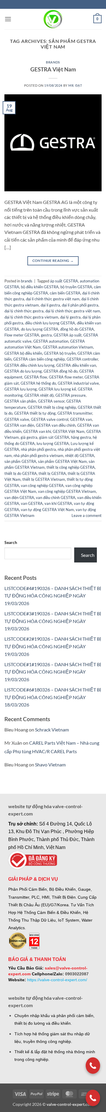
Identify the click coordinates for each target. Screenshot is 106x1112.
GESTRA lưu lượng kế (57, 389)
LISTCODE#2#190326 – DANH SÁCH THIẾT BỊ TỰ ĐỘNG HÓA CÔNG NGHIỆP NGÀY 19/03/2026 (52, 646)
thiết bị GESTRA (52, 473)
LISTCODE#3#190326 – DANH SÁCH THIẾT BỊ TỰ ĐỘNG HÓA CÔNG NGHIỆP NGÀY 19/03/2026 (52, 621)
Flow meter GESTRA (21, 335)
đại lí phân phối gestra (80, 305)
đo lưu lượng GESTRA (39, 329)
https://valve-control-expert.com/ (57, 979)
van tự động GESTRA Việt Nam (47, 509)
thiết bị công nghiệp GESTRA (71, 467)
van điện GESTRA (19, 497)
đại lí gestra (50, 305)
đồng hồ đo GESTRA (77, 329)
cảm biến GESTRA (65, 293)
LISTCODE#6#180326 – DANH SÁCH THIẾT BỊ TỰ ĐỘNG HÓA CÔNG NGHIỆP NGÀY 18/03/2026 (52, 697)
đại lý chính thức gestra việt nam (72, 311)
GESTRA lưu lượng (20, 389)
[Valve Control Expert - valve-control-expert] (53, 19)
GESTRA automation (50, 341)
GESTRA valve (16, 419)
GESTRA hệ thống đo (38, 383)
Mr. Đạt (75, 85)
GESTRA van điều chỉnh (55, 425)
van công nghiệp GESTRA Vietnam (67, 491)
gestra (46, 335)
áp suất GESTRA (64, 281)
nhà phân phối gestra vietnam (38, 455)
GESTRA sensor (51, 401)
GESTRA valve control (49, 419)
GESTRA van (81, 419)
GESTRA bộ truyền (60, 353)
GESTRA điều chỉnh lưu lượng (29, 365)
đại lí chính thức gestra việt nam (53, 299)
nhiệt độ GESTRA (79, 455)
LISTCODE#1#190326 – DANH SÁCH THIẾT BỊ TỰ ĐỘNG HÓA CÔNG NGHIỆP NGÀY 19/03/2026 (52, 671)
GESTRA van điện (19, 425)
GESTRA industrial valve (78, 383)
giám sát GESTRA (54, 437)
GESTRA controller (82, 359)
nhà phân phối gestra (38, 449)
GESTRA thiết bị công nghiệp (52, 407)
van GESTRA (32, 503)
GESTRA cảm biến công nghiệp (39, 359)
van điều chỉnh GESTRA (55, 497)
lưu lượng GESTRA (53, 443)
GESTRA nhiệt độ (39, 395)
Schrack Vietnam (52, 729)
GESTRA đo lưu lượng (23, 371)
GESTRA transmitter (74, 413)
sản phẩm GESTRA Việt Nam (62, 461)
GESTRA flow (35, 377)
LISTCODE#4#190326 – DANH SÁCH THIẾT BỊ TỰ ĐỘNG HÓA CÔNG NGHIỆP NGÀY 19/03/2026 (52, 595)
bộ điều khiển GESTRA (40, 286)
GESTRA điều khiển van (76, 365)
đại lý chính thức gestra (24, 311)
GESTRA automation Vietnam (68, 347)
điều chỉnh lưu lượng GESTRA (50, 323)
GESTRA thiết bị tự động (35, 413)
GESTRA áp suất (68, 335)
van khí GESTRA (58, 503)
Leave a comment (87, 515)
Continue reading (53, 260)
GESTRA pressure (70, 395)
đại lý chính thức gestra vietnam (31, 317)
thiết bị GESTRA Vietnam (43, 479)
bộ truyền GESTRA (76, 286)
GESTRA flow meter (66, 377)
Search (10, 542)
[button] (7, 19)
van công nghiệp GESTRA (42, 485)
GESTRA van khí (37, 431)
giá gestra (29, 437)
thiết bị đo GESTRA (20, 473)
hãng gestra (81, 437)
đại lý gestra (70, 317)
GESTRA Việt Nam (53, 69)
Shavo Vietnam (50, 764)
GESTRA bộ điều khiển (23, 353)
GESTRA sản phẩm (20, 401)
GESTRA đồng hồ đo (60, 371)
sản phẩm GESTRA (20, 461)
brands (53, 62)
